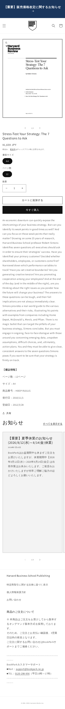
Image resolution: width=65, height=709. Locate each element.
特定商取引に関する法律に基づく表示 (27, 584)
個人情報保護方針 (16, 592)
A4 (7, 161)
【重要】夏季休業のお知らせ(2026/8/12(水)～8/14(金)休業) (30, 440)
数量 (4, 181)
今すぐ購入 (32, 209)
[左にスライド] (25, 128)
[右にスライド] (40, 128)
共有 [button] (8, 413)
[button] (4, 25)
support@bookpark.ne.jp (30, 669)
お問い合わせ (14, 599)
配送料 (13, 149)
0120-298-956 (22, 673)
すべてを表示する (52, 423)
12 (7, 174)
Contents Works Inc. (37, 703)
